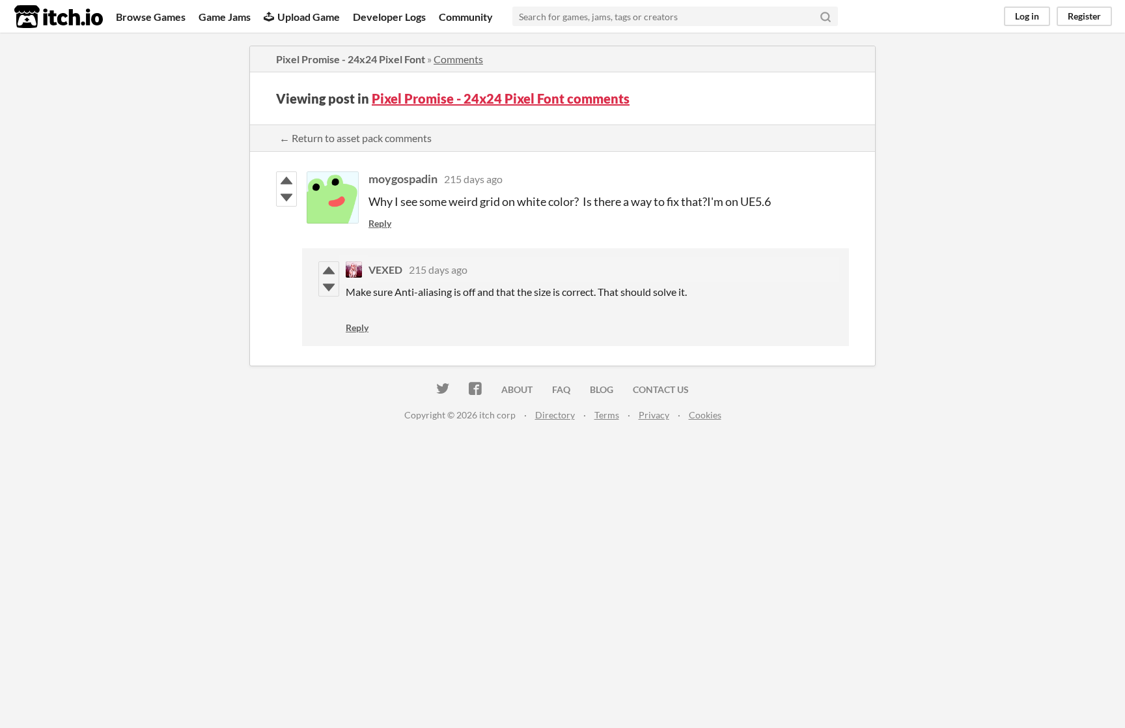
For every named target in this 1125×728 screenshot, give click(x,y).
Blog (601, 389)
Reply (379, 223)
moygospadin (403, 178)
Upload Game (308, 16)
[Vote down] (286, 197)
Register (1084, 16)
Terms (606, 414)
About (517, 389)
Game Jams (225, 16)
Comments (458, 59)
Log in (1027, 16)
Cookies (705, 414)
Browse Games (151, 16)
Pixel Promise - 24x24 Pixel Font (350, 59)
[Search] (825, 16)
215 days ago (473, 179)
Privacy (654, 414)
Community (466, 16)
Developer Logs (389, 16)
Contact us (661, 389)
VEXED (385, 269)
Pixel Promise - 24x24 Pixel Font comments (501, 98)
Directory (555, 414)
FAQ (561, 389)
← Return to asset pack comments (355, 138)
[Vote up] (286, 180)
